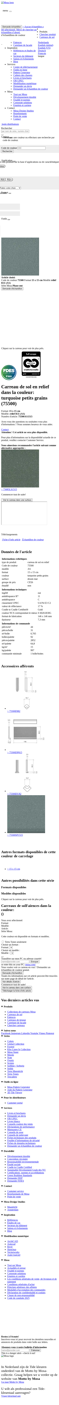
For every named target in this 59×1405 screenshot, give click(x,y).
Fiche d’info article (11, 539)
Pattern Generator (21, 72)
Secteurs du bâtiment (23, 56)
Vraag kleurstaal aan (11, 1396)
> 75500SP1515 (15, 835)
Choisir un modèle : (10, 950)
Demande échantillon (11, 27)
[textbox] (15, 131)
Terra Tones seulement (15, 942)
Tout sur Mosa (20, 94)
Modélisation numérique (24, 83)
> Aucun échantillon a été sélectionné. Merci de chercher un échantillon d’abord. (22, 29)
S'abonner (35, 1350)
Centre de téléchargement (25, 67)
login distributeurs (10, 124)
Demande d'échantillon (12, 289)
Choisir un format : (10, 944)
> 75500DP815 (14, 752)
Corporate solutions (22, 102)
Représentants (20, 113)
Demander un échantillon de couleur (30, 89)
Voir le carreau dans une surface (16, 500)
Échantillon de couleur (33, 539)
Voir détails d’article (11, 982)
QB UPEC (18, 80)
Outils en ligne (20, 69)
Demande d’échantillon (12, 973)
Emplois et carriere (22, 105)
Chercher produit (47, 34)
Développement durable (24, 97)
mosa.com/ (30, 964)
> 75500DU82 (14, 793)
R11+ (9, 179)
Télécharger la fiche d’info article (16, 991)
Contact (17, 119)
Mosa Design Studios (23, 110)
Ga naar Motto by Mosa (12, 1382)
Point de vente (20, 116)
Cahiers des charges (22, 75)
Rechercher (7, 151)
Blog (15, 61)
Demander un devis (22, 86)
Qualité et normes (21, 100)
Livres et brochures (22, 78)
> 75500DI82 (13, 711)
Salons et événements (23, 59)
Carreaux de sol (46, 37)
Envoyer (34, 962)
